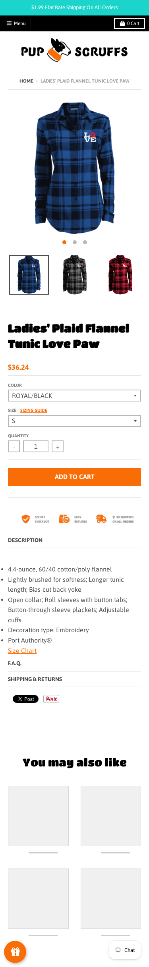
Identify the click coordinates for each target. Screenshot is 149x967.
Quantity (18, 435)
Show (15, 952)
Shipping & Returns (35, 679)
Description (25, 540)
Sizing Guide (33, 410)
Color (15, 385)
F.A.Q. (14, 663)
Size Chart (22, 650)
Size (27, 410)
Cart (133, 23)
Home (26, 81)
